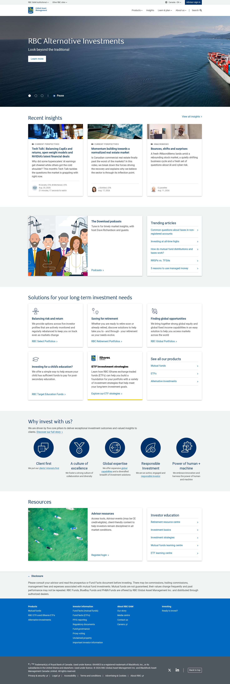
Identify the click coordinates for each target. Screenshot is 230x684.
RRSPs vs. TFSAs (160, 260)
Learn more (37, 58)
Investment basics (161, 529)
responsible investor (150, 476)
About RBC (135, 675)
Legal (54, 675)
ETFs (153, 373)
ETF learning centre (161, 553)
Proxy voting (79, 633)
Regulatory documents (84, 624)
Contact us (122, 620)
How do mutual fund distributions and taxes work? (172, 251)
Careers (121, 624)
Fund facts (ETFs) (81, 615)
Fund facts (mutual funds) (85, 610)
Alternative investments (164, 381)
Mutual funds (158, 365)
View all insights (191, 116)
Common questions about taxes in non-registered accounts (172, 231)
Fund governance (81, 629)
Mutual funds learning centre (167, 545)
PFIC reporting (80, 620)
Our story (121, 610)
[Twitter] (169, 670)
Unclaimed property (82, 638)
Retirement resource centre (165, 522)
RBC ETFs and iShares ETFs (41, 615)
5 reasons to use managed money (169, 268)
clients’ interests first (49, 468)
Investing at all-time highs (165, 241)
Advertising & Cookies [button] (115, 675)
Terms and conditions (90, 675)
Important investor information (88, 642)
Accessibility (70, 675)
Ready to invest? (170, 610)
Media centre (123, 615)
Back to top (194, 670)
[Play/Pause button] (54, 95)
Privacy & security (36, 675)
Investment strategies (162, 537)
